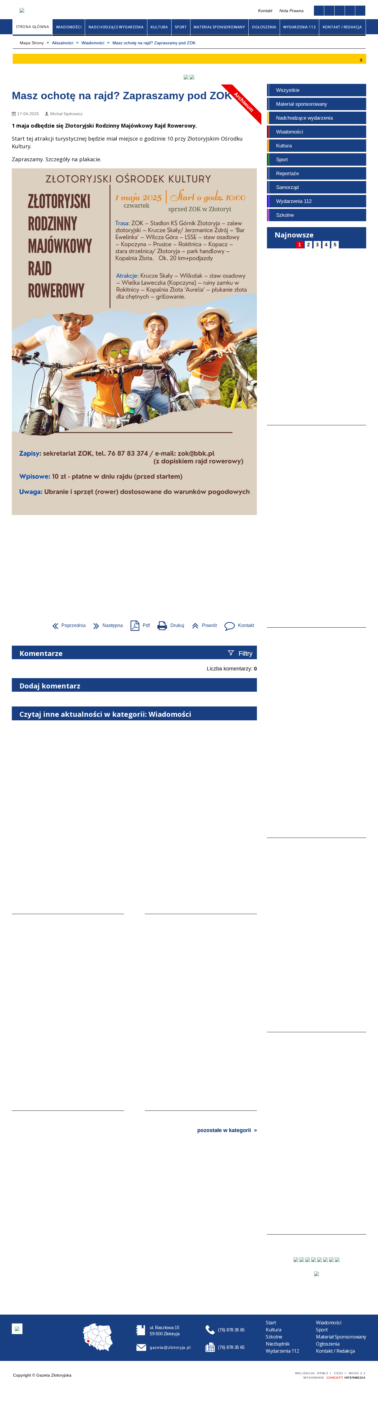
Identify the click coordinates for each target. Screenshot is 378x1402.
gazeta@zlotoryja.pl (170, 1347)
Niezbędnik (277, 1344)
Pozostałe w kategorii (224, 1130)
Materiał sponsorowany (301, 104)
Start (271, 1322)
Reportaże (287, 173)
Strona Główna (133, 10)
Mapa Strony (144, 10)
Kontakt (156, 10)
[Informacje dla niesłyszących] (350, 11)
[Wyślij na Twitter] (28, 625)
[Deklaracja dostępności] (340, 11)
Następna (106, 623)
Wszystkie (287, 90)
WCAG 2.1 (278, 1374)
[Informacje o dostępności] (329, 11)
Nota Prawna (291, 10)
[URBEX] (186, 77)
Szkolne (285, 215)
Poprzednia (67, 623)
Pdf (138, 623)
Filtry (245, 653)
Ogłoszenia (327, 1344)
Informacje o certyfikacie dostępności (193, 1375)
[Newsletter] (316, 1273)
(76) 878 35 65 (231, 1329)
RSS (168, 10)
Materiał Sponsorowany (341, 1336)
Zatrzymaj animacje (319, 11)
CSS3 (260, 1375)
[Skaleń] (192, 77)
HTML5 (251, 1375)
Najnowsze (294, 235)
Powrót (202, 623)
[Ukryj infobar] (360, 59)
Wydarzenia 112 (294, 201)
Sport (282, 159)
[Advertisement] (189, 563)
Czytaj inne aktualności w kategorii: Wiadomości (105, 714)
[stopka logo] (17, 1328)
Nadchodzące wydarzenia (304, 118)
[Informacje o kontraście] (360, 11)
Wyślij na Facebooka (17, 625)
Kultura (284, 146)
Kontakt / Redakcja (335, 1351)
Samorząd (287, 187)
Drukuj (168, 623)
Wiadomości (289, 132)
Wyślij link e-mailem (39, 625)
